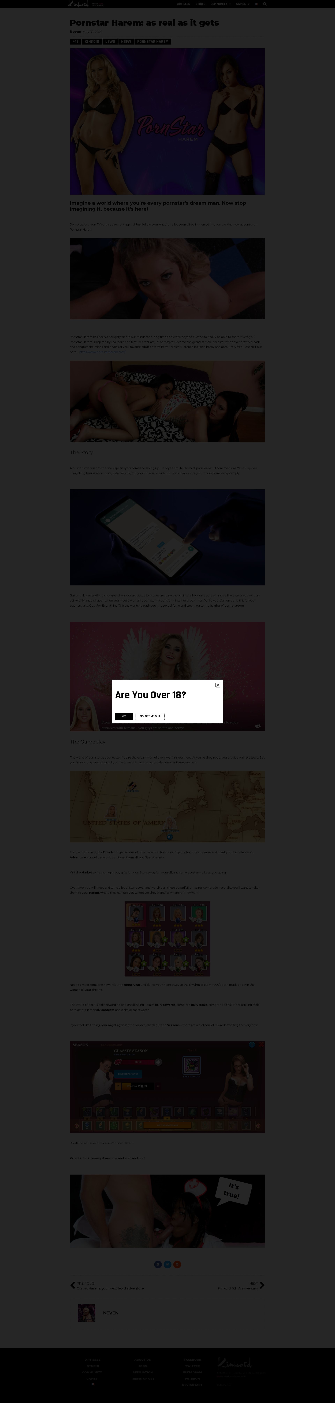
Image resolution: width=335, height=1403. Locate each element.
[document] (167, 701)
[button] (218, 685)
